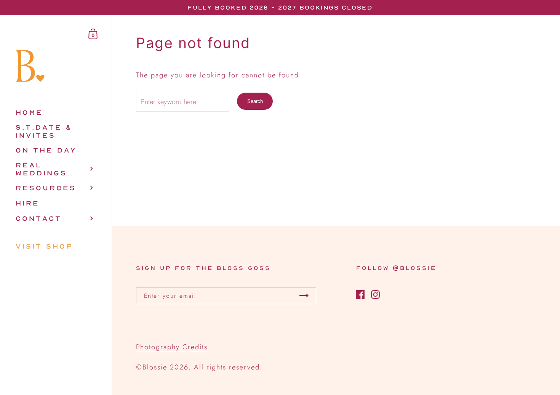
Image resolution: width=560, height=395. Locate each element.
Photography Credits (172, 347)
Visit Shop (44, 246)
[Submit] (304, 295)
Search (255, 101)
